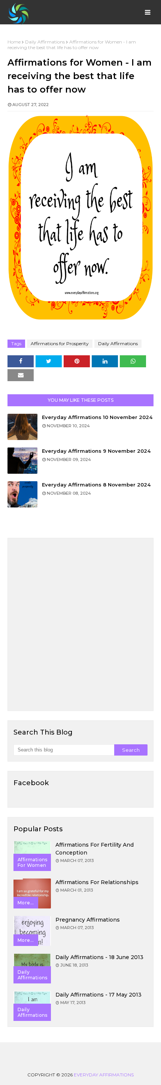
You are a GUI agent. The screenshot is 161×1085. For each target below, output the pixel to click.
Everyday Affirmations (104, 1075)
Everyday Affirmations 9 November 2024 (96, 451)
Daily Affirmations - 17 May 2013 (98, 994)
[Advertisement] (80, 624)
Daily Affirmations (45, 42)
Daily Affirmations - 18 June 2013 (99, 957)
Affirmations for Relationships (97, 882)
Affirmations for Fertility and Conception (94, 848)
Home (14, 42)
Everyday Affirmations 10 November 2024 (97, 417)
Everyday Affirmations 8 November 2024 (96, 485)
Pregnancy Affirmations (87, 919)
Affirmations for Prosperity (60, 343)
